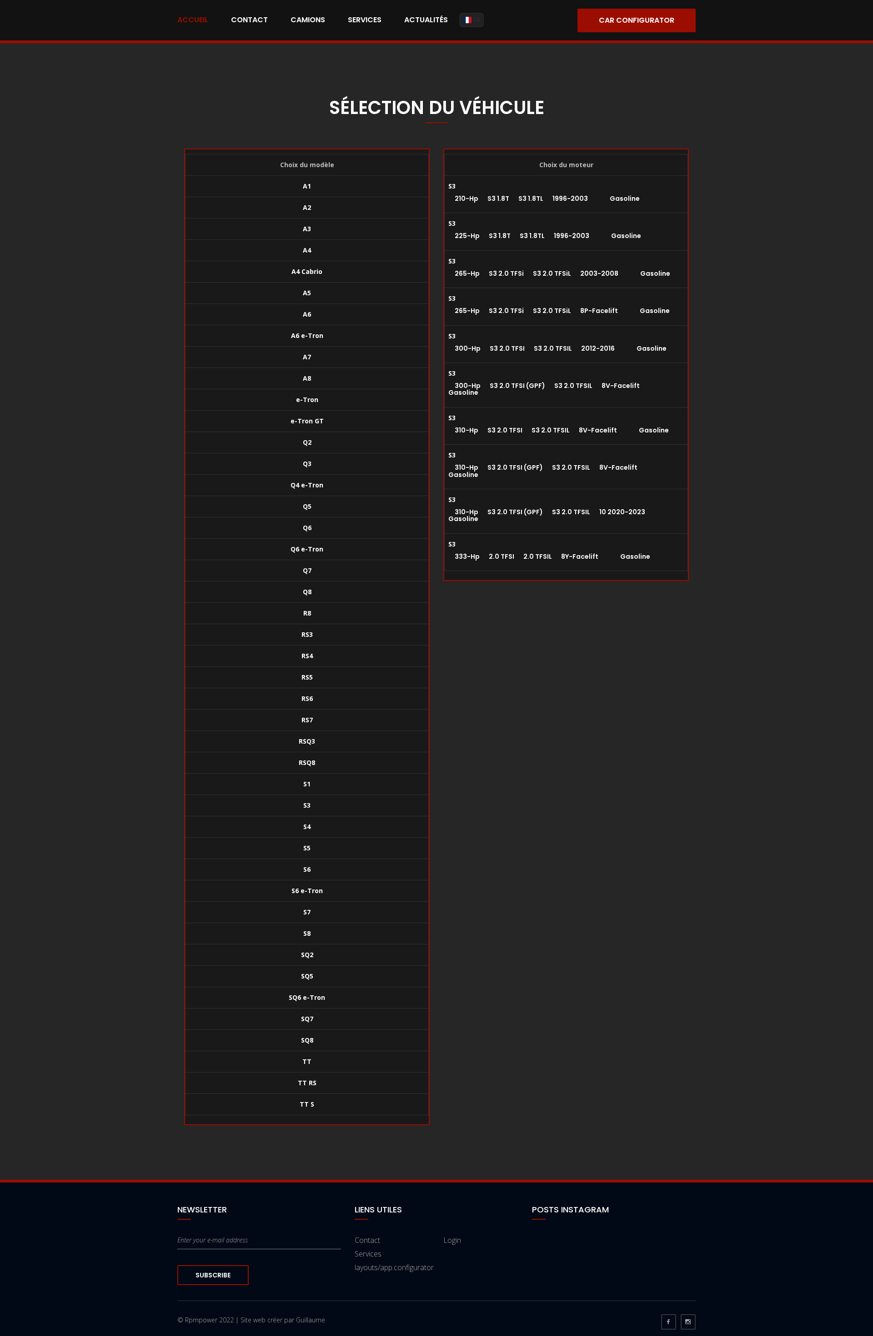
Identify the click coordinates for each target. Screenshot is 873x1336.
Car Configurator (636, 20)
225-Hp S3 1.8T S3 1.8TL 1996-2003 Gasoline (544, 235)
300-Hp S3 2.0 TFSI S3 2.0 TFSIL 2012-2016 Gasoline (557, 348)
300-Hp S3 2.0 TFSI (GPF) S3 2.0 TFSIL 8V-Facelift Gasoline (554, 389)
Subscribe (213, 1275)
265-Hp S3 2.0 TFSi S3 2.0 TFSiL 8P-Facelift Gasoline (559, 310)
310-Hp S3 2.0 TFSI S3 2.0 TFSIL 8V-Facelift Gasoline (558, 430)
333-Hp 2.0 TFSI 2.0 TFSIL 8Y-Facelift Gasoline (549, 556)
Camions (308, 20)
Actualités (426, 20)
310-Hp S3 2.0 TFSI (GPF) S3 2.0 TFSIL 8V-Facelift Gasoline (553, 471)
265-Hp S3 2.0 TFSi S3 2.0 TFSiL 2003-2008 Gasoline (559, 273)
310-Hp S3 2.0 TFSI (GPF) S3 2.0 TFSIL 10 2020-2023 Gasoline (557, 515)
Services (364, 20)
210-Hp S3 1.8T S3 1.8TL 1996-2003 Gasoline (544, 198)
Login (452, 1240)
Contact (249, 20)
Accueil (192, 20)
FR (476, 19)
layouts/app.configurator (394, 1267)
